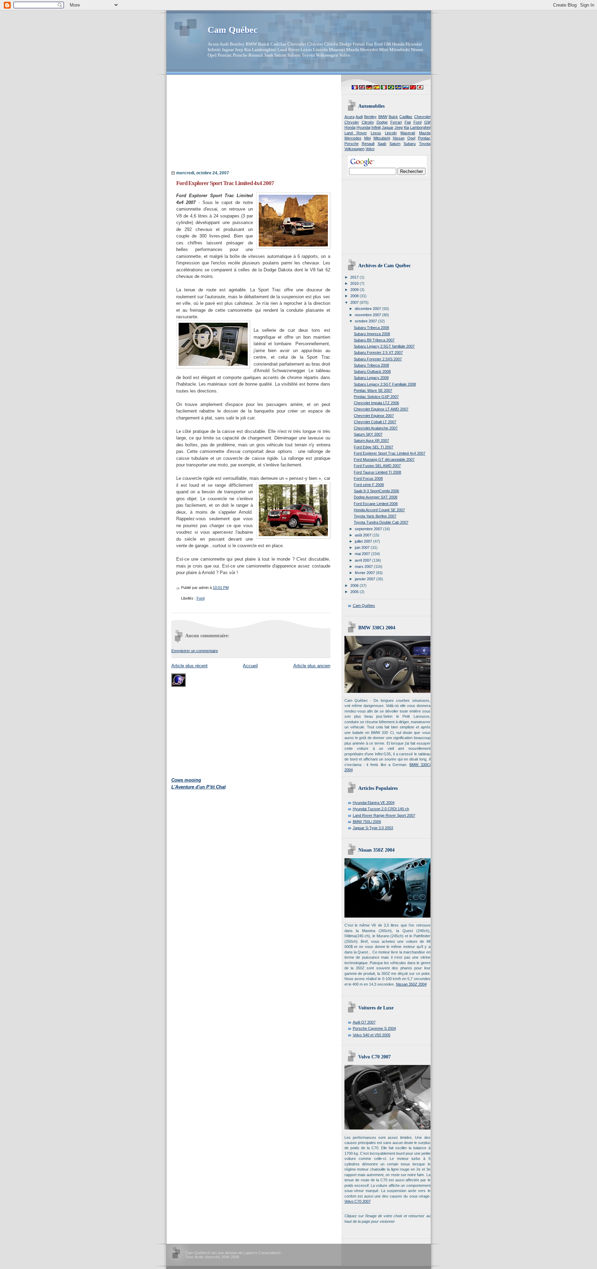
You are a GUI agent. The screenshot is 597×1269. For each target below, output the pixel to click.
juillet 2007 (364, 541)
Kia (406, 127)
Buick (393, 117)
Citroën (368, 122)
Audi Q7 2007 (364, 1022)
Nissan (399, 138)
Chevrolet (422, 117)
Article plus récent (189, 665)
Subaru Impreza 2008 (372, 334)
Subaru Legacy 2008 (371, 378)
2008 (355, 296)
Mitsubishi (381, 138)
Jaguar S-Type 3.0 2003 (373, 828)
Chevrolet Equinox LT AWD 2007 (381, 409)
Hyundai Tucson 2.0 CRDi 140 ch (381, 809)
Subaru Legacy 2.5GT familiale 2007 (384, 346)
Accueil (250, 665)
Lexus (376, 133)
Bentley (370, 117)
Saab (382, 144)
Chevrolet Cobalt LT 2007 (375, 422)
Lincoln (391, 133)
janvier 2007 (365, 579)
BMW (382, 117)
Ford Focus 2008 (368, 478)
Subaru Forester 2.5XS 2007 (378, 359)
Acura (349, 117)
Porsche (351, 144)
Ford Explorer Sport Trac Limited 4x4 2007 (225, 183)
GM (427, 122)
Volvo (370, 149)
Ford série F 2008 (369, 485)
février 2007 (365, 573)
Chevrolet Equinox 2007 (374, 416)
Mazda (424, 133)
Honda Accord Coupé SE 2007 (379, 510)
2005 (355, 592)
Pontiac (424, 138)
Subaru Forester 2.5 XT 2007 (378, 352)
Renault (368, 144)
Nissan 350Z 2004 (411, 984)
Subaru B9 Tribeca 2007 (374, 340)
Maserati (407, 133)
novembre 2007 (368, 315)
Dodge (382, 122)
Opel (411, 138)
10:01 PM (221, 587)
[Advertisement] (214, 124)
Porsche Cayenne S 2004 (374, 1028)
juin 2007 (363, 547)
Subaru (410, 144)
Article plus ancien (311, 665)
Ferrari (396, 122)
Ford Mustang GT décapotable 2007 (384, 459)
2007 (355, 302)
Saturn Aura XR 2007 (371, 440)
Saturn (394, 144)
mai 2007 (363, 554)
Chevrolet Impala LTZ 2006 (376, 403)
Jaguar (388, 127)
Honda (350, 127)
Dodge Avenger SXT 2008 (375, 497)
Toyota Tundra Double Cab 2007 (381, 522)
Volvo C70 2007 (357, 1201)
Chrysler (351, 122)
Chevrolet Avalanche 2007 (376, 428)
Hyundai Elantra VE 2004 (374, 803)
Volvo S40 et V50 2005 (371, 1035)
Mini (367, 138)
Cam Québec (233, 30)
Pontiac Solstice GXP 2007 (376, 397)
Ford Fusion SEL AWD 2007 (377, 466)
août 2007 (363, 535)
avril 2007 (363, 560)
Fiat (408, 122)
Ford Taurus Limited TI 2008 (377, 472)
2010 (355, 283)
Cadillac (406, 117)
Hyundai (363, 127)
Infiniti (376, 127)
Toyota (424, 144)
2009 (355, 290)
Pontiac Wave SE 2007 (373, 390)
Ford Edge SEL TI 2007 (373, 447)
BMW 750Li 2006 (367, 822)
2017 (355, 277)
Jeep (399, 127)
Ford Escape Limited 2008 (376, 504)
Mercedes (352, 138)
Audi (359, 117)
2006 (355, 585)
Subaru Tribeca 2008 (371, 328)
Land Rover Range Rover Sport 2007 (384, 815)
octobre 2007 (366, 321)
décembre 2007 (368, 309)
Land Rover (355, 133)
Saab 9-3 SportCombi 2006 (376, 491)
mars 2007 (364, 566)
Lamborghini (420, 127)
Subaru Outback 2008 (372, 371)
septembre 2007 (369, 529)
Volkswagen (354, 149)
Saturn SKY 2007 (368, 434)
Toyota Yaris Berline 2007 (375, 516)
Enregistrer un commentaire (194, 651)
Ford (201, 598)
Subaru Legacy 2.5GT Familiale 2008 (385, 384)
